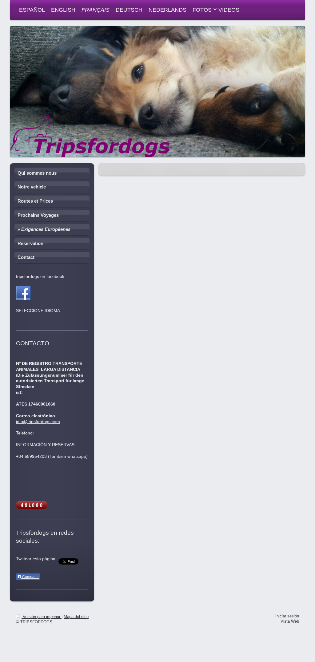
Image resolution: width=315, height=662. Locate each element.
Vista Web (290, 621)
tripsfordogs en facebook (40, 276)
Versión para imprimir (42, 617)
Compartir (30, 577)
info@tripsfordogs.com (38, 421)
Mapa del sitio (76, 617)
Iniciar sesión (287, 616)
